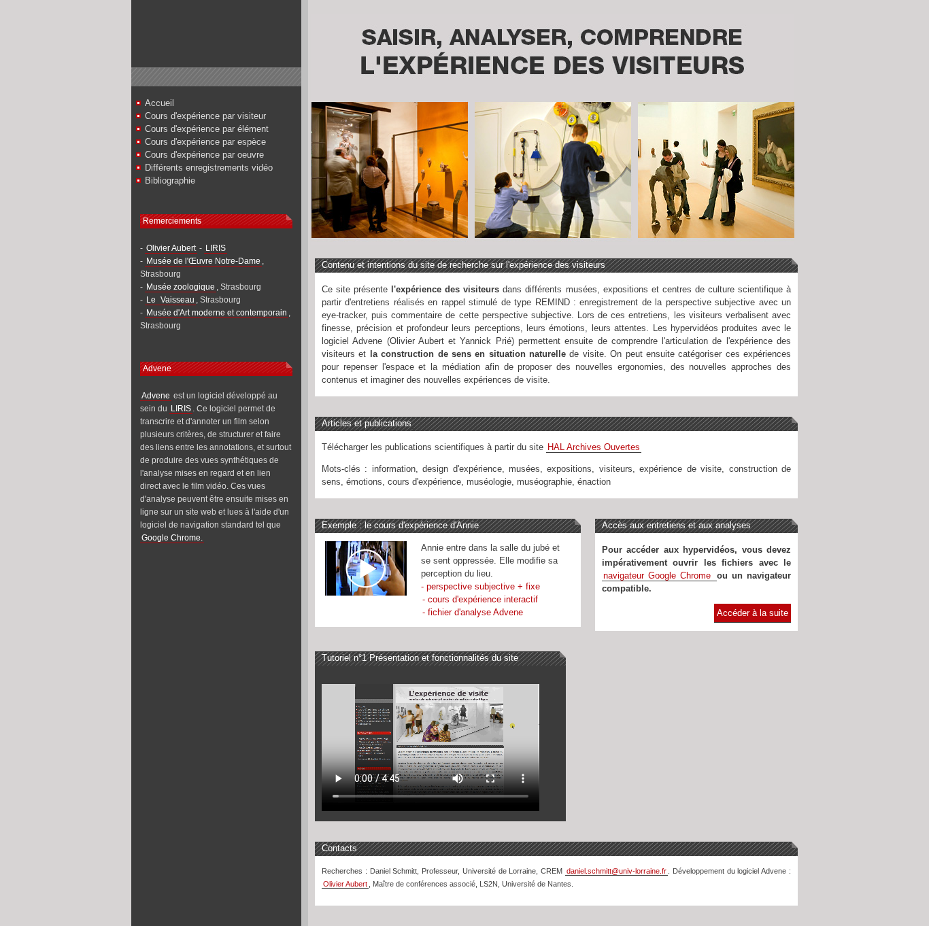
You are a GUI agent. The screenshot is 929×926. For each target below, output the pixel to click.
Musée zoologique (180, 287)
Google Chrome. (172, 538)
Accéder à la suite (752, 613)
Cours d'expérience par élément (207, 129)
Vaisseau (178, 300)
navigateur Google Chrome (659, 575)
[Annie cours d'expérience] (366, 592)
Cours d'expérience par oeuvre (204, 155)
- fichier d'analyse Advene (472, 612)
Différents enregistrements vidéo (209, 167)
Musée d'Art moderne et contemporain (216, 313)
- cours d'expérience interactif (480, 599)
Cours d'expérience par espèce (205, 142)
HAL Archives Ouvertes (593, 447)
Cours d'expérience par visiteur (205, 116)
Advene (155, 395)
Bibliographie (170, 180)
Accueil (159, 103)
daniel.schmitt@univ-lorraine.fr (616, 871)
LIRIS (215, 248)
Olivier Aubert (171, 248)
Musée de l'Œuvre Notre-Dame (203, 261)
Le (152, 300)
